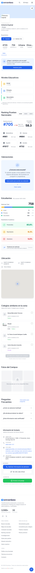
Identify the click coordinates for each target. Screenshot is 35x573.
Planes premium (23, 532)
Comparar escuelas (6, 529)
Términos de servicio (6, 554)
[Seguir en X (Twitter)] (6, 516)
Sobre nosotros (5, 544)
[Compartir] (32, 8)
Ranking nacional (5, 532)
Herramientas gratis (24, 524)
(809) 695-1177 (10, 444)
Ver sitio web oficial (19, 472)
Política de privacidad (7, 551)
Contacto (3, 557)
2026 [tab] (20, 113)
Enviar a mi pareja (18, 480)
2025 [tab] (25, 113)
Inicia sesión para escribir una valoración (17, 181)
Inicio (4, 53)
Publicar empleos (23, 529)
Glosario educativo (6, 541)
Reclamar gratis (17, 67)
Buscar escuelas (5, 524)
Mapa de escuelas (6, 526)
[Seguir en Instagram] (2, 516)
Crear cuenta (17, 187)
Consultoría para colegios (25, 526)
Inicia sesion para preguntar (24, 400)
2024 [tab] (30, 113)
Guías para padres (6, 538)
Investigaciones (5, 535)
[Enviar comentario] (31, 569)
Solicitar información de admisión (18, 467)
